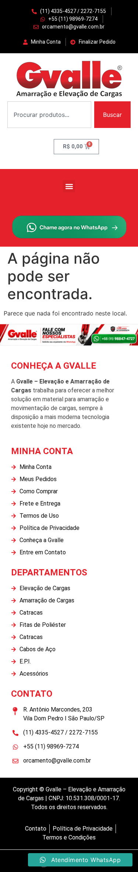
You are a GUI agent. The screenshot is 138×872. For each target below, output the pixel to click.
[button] (69, 186)
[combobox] (49, 114)
